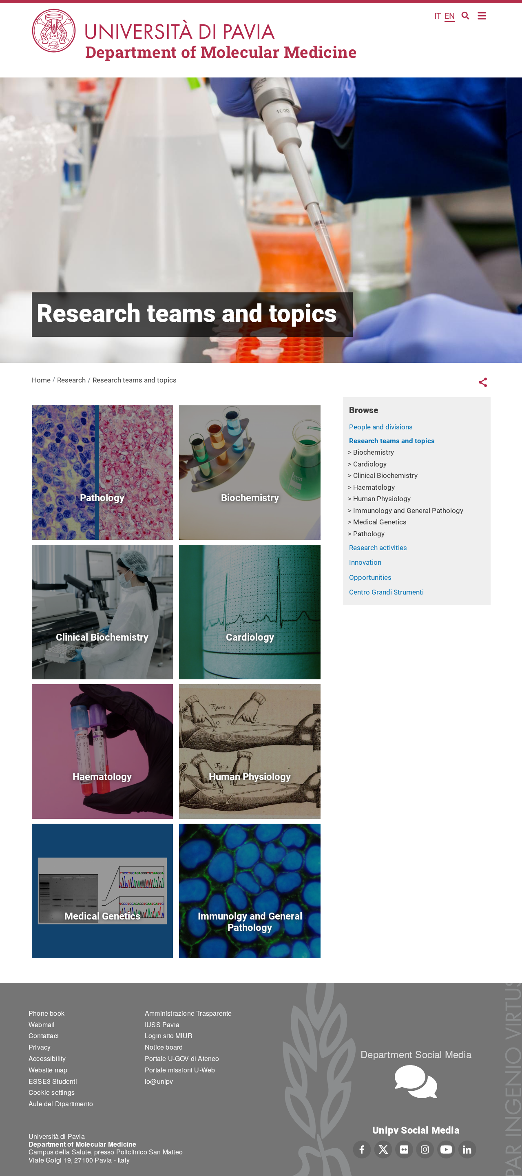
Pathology (369, 534)
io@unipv (159, 1081)
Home (482, 15)
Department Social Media (416, 1054)
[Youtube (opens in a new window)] (446, 1148)
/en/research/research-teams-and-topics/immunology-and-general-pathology (250, 939)
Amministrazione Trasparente (188, 1013)
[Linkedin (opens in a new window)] (467, 1148)
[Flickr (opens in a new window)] (404, 1148)
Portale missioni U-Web (180, 1069)
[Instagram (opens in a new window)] (425, 1148)
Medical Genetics (380, 522)
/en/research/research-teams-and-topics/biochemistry (250, 521)
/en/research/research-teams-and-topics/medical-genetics (102, 939)
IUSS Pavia (162, 1024)
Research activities (378, 548)
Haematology (374, 487)
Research (71, 380)
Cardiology (370, 464)
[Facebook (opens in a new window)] (362, 1148)
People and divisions (381, 427)
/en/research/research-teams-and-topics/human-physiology (250, 800)
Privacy (40, 1047)
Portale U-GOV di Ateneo (182, 1058)
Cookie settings (52, 1092)
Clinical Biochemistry (385, 475)
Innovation (365, 562)
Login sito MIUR (168, 1035)
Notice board (164, 1047)
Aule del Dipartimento (61, 1103)
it (437, 16)
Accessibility (47, 1058)
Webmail (42, 1024)
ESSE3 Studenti (53, 1081)
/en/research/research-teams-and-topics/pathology (102, 521)
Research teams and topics (392, 441)
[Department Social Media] (416, 1081)
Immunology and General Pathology (408, 510)
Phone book (46, 1013)
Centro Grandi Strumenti (386, 592)
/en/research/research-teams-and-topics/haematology (102, 800)
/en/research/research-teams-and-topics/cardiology (250, 660)
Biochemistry (373, 452)
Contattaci (44, 1035)
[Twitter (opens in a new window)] (383, 1148)
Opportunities (370, 577)
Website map (48, 1069)
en (450, 16)
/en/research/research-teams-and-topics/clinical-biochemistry (102, 660)
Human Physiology (382, 499)
